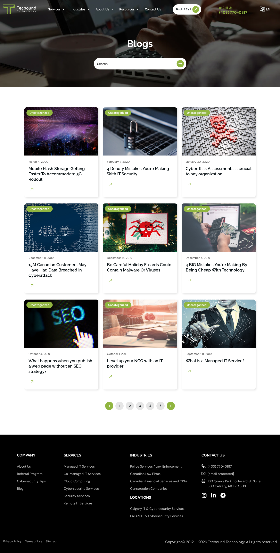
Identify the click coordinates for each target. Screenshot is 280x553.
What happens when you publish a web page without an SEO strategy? (60, 366)
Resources (126, 9)
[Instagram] (204, 495)
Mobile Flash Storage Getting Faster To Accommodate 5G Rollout (56, 174)
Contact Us (153, 9)
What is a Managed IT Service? (215, 360)
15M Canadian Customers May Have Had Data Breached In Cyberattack (57, 270)
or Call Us (225, 7)
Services (54, 9)
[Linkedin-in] (213, 495)
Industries (78, 9)
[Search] (181, 63)
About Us (102, 9)
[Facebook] (223, 495)
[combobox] (134, 63)
